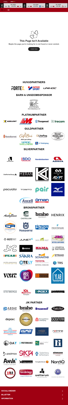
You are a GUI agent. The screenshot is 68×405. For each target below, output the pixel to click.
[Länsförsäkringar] (42, 143)
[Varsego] (26, 275)
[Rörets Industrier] (58, 343)
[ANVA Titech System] (10, 362)
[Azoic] (10, 308)
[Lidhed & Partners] (58, 248)
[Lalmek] (26, 331)
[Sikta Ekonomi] (26, 353)
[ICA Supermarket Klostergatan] (26, 291)
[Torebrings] (26, 373)
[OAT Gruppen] (10, 343)
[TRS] (58, 263)
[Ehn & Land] (26, 319)
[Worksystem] (42, 275)
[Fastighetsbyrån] (42, 361)
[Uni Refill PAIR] (42, 190)
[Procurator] (10, 189)
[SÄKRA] (26, 256)
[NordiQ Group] (58, 361)
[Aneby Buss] (10, 215)
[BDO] (26, 159)
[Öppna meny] (8, 10)
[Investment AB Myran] (26, 174)
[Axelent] (10, 121)
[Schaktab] (42, 255)
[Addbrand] (10, 159)
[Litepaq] (42, 136)
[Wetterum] (42, 373)
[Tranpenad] (42, 121)
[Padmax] (10, 354)
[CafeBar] (26, 136)
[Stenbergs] (10, 292)
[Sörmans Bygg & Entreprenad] (58, 354)
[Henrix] (58, 215)
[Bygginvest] (42, 308)
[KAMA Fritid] (42, 248)
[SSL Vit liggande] (7, 1)
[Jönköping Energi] (26, 248)
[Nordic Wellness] (26, 143)
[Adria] (58, 159)
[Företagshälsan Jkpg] (42, 319)
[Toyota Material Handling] (42, 262)
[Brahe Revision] (42, 215)
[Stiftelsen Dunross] (34, 104)
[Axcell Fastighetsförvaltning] (26, 200)
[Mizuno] (58, 189)
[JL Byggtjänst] (10, 331)
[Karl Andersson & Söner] (42, 174)
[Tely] (26, 263)
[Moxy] (42, 291)
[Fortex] (18, 88)
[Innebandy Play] (14, 1)
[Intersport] (34, 88)
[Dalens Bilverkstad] (58, 373)
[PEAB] (10, 256)
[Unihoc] (50, 88)
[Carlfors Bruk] (58, 308)
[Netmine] (58, 331)
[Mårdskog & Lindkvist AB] (26, 121)
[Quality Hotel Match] (42, 343)
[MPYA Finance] (58, 292)
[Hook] (58, 136)
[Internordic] (26, 362)
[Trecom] (58, 121)
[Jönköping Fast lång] (42, 239)
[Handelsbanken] (42, 159)
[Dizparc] (10, 319)
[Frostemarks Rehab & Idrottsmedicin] (58, 227)
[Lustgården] (42, 331)
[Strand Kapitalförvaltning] (58, 255)
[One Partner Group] (10, 174)
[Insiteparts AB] (10, 239)
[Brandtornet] (10, 136)
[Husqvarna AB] (26, 227)
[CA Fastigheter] (10, 227)
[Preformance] (26, 343)
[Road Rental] (10, 373)
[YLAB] (58, 276)
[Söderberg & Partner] (42, 354)
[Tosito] (26, 190)
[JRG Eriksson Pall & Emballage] (58, 239)
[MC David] (58, 174)
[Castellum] (26, 215)
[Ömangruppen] (42, 200)
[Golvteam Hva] (58, 319)
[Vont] (10, 275)
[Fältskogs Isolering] (42, 227)
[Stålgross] (10, 263)
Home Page (34, 49)
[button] (13, 5)
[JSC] (10, 248)
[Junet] (26, 239)
